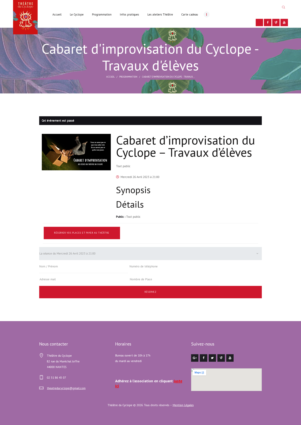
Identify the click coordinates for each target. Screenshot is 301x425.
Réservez (150, 291)
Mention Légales (183, 405)
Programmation (128, 76)
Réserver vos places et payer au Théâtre (81, 232)
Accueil (110, 76)
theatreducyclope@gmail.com (66, 388)
